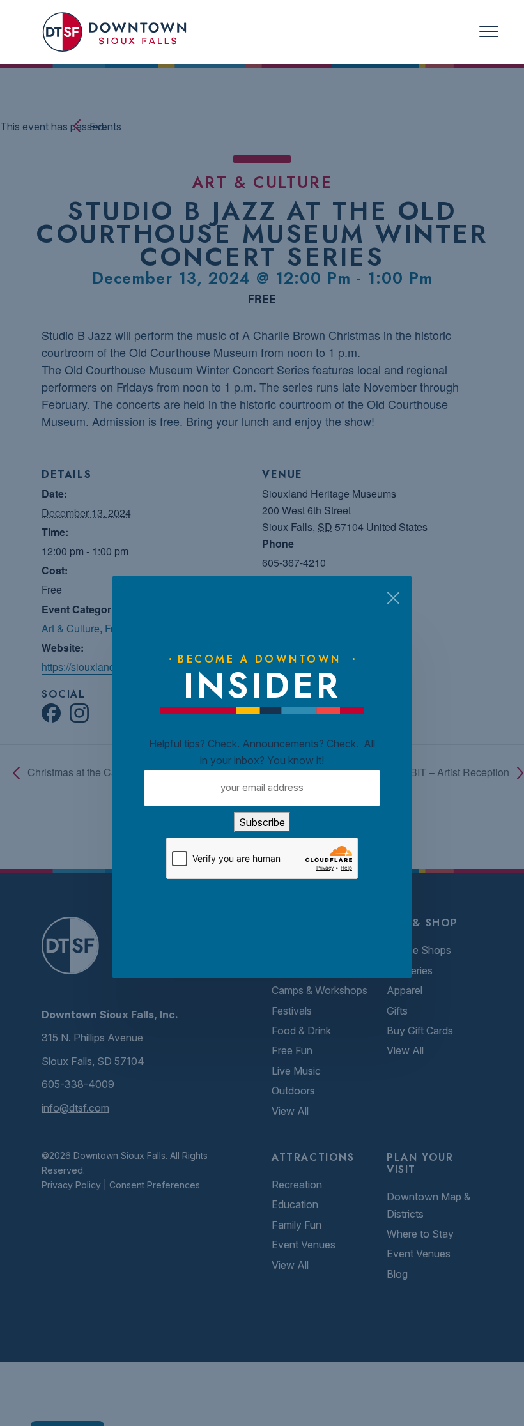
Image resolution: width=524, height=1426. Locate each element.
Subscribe (262, 822)
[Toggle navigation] (488, 32)
